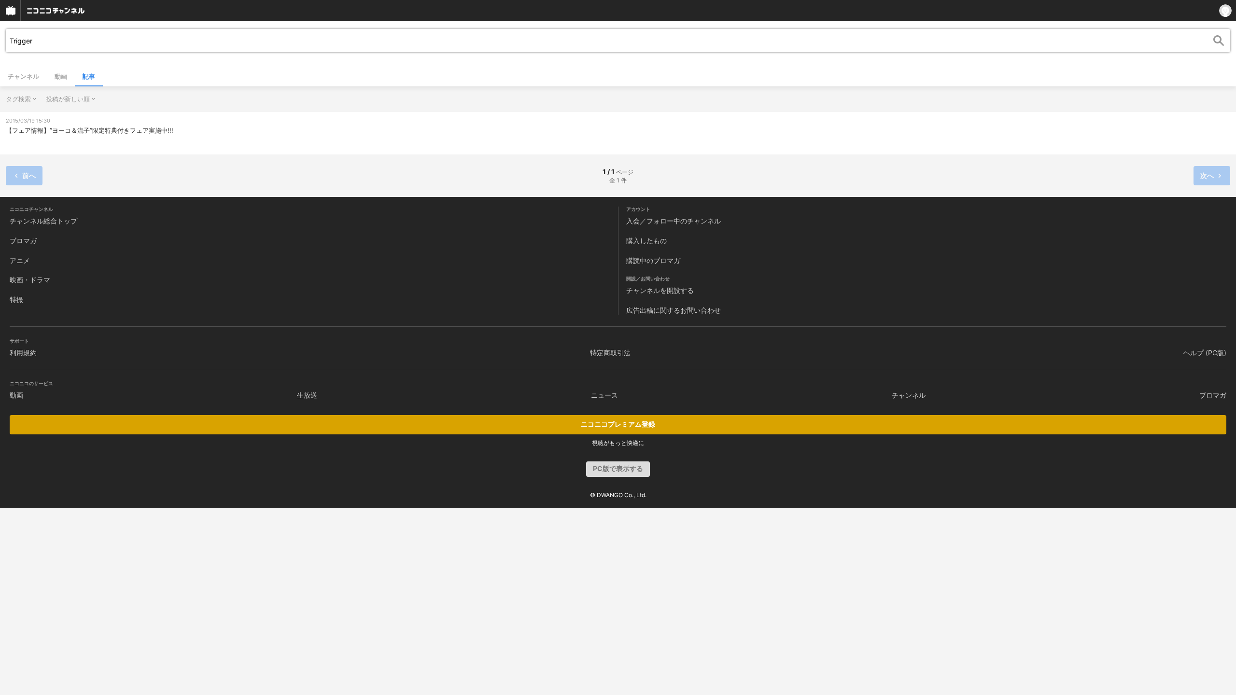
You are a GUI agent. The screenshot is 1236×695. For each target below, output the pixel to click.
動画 (61, 76)
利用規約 (23, 352)
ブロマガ (23, 240)
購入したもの (646, 240)
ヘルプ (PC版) (1204, 352)
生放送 (307, 395)
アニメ (20, 260)
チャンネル (23, 76)
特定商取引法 (610, 352)
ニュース (604, 395)
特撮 (16, 299)
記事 (89, 76)
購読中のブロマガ (653, 260)
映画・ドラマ (30, 280)
